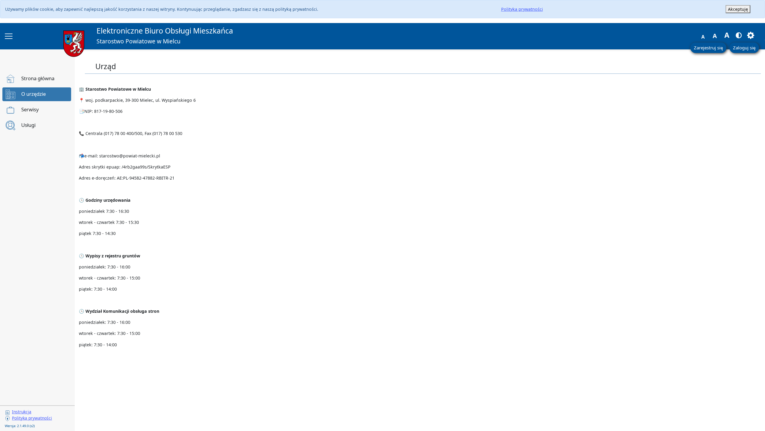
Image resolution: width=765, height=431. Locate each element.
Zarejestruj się (708, 48)
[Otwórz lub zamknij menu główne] (8, 36)
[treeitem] (36, 79)
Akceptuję (738, 9)
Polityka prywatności (522, 9)
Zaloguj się (744, 48)
